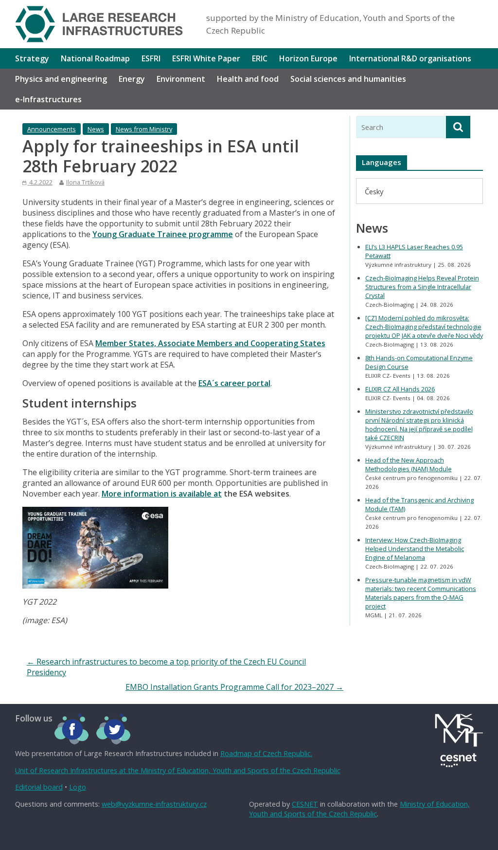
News (96, 129)
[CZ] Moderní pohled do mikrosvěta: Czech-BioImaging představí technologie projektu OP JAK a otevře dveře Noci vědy (424, 327)
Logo (77, 787)
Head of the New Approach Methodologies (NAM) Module (408, 464)
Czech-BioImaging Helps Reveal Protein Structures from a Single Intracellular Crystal (422, 287)
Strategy (32, 58)
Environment (181, 79)
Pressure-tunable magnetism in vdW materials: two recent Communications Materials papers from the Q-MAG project (420, 592)
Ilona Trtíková (85, 182)
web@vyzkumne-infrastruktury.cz (154, 804)
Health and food (248, 79)
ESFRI (151, 58)
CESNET (305, 804)
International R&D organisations (410, 58)
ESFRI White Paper (206, 58)
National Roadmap (95, 58)
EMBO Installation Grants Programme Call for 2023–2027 (234, 687)
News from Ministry (144, 129)
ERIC (259, 58)
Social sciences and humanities (348, 79)
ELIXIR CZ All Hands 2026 (400, 389)
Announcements (51, 129)
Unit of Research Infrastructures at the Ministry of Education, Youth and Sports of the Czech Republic (177, 770)
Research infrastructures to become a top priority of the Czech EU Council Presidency (166, 667)
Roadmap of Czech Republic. (266, 753)
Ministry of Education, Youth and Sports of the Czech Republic (359, 808)
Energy (132, 79)
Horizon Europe (308, 58)
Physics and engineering (61, 79)
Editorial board (39, 787)
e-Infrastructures (48, 99)
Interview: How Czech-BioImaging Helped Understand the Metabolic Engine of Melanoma (414, 549)
